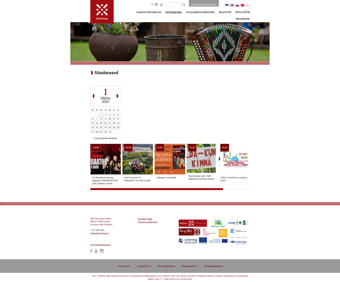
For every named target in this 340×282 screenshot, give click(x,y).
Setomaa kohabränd (147, 222)
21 (97, 127)
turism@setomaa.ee (99, 233)
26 (118, 127)
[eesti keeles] (227, 5)
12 (118, 119)
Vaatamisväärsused (200, 12)
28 (97, 132)
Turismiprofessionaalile (204, 4)
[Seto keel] (248, 5)
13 (93, 123)
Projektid (243, 18)
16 (105, 123)
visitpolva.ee (144, 266)
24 (110, 127)
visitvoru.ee (124, 266)
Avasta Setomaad (148, 12)
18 (114, 123)
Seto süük (243, 12)
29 (101, 132)
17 (110, 123)
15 (101, 123)
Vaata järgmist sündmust (105, 138)
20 (93, 127)
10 (110, 119)
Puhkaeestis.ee (189, 266)
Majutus (225, 12)
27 (93, 132)
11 (114, 119)
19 (118, 123)
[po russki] (237, 5)
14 (97, 123)
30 (105, 132)
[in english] (232, 5)
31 (110, 132)
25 (114, 127)
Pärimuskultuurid (213, 266)
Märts (105, 98)
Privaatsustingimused (100, 244)
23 (105, 127)
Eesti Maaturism (166, 266)
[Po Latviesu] (243, 5)
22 (101, 127)
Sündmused (173, 12)
